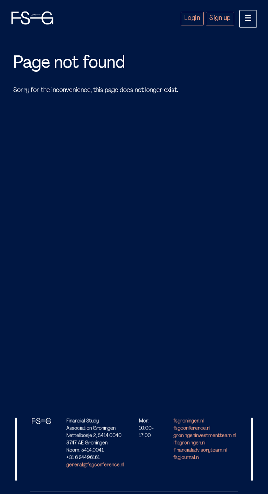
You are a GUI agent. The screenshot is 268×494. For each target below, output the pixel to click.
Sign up (220, 18)
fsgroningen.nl (188, 421)
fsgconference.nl (191, 428)
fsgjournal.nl (186, 458)
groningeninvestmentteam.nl (204, 436)
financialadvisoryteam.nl (200, 450)
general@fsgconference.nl (95, 465)
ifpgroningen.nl (189, 443)
